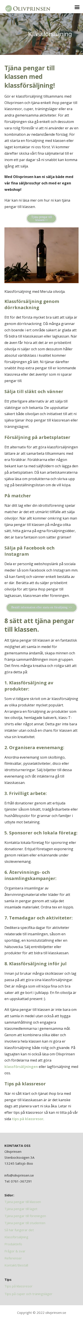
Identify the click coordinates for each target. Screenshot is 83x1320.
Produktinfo (13, 1244)
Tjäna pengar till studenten (24, 1223)
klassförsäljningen (21, 1066)
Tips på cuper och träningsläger (28, 1294)
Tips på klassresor (18, 1286)
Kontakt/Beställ (16, 1265)
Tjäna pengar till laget (20, 1209)
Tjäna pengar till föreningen (25, 1216)
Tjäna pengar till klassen (22, 1201)
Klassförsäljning (16, 1237)
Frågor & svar (14, 1251)
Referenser (13, 1258)
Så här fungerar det (19, 1230)
